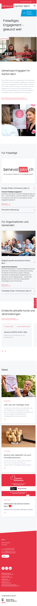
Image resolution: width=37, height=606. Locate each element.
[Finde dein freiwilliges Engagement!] (29, 13)
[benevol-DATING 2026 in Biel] (16, 336)
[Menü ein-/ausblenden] (34, 6)
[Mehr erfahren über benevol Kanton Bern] (18, 120)
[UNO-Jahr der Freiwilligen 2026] (17, 399)
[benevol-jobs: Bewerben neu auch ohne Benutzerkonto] (17, 448)
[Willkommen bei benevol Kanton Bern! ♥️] (17, 495)
